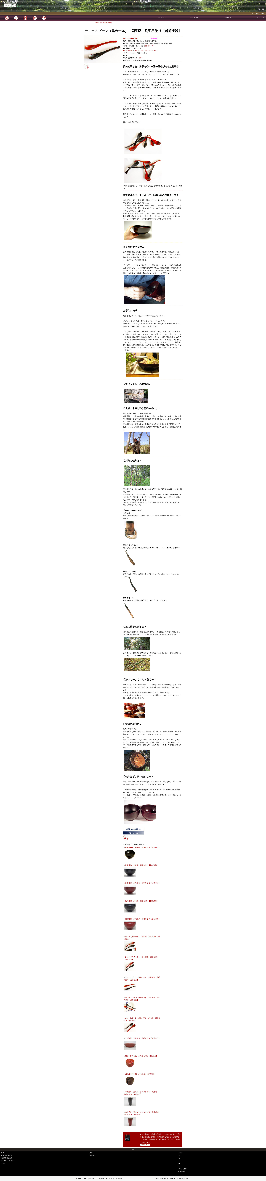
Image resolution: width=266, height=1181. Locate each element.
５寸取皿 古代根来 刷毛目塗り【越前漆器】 (142, 1038)
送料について (149, 46)
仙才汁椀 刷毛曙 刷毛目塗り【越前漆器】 (141, 901)
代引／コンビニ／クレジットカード (146, 50)
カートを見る (194, 17)
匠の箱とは (93, 1155)
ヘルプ (3, 1163)
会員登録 (228, 17)
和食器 (110, 22)
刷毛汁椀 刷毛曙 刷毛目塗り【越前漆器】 (141, 865)
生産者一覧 (181, 1171)
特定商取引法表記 (6, 1158)
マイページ (162, 17)
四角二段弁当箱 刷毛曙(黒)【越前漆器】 (140, 1074)
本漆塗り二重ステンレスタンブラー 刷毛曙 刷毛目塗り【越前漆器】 (141, 1093)
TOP (96, 22)
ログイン (260, 17)
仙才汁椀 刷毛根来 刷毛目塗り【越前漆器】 (142, 918)
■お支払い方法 (128, 50)
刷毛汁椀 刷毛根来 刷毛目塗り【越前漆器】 (142, 883)
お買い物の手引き (6, 1155)
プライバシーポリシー (8, 1161)
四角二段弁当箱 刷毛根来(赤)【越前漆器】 (141, 1056)
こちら (141, 58)
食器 (104, 22)
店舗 (91, 1153)
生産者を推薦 (182, 1169)
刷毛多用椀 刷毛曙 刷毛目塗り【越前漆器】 (142, 847)
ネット (180, 1153)
